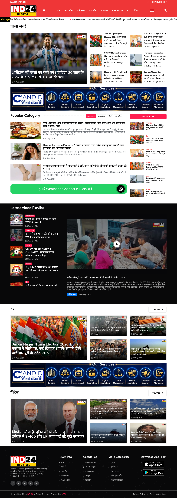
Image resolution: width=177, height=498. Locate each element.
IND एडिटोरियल (117, 480)
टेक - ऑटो (118, 116)
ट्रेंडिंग (113, 462)
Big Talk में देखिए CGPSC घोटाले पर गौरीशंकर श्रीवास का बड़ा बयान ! (41, 270)
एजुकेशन (114, 467)
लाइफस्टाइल (91, 116)
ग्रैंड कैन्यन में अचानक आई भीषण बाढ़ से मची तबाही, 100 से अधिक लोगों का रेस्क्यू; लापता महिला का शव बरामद (107, 411)
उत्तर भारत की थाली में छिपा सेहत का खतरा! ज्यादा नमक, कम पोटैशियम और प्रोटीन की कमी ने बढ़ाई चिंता (84, 125)
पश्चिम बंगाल (117, 10)
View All (156, 309)
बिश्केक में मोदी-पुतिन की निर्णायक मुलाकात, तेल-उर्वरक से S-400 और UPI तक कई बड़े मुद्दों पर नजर (48, 434)
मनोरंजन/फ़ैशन (90, 462)
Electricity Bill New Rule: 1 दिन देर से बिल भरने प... (155, 193)
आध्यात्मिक (101, 116)
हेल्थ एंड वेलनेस (116, 476)
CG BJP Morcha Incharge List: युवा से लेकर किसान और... (154, 167)
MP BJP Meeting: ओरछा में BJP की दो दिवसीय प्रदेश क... (155, 154)
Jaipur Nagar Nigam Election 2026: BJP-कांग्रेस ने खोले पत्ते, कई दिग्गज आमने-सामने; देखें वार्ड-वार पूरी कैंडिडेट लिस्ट (46, 348)
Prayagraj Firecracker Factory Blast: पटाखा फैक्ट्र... (155, 180)
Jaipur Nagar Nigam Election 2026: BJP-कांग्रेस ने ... (154, 140)
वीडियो (63, 467)
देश (128, 10)
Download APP (159, 2)
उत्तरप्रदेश (93, 10)
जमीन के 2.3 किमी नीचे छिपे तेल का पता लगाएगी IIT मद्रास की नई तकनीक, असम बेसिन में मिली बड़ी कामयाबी (148, 351)
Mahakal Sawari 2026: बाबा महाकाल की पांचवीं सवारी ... (155, 127)
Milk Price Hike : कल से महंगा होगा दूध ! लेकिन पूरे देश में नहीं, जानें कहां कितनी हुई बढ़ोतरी (106, 351)
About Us (65, 476)
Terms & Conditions (158, 494)
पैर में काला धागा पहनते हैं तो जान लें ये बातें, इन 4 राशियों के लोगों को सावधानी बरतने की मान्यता (85, 167)
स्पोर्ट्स (110, 116)
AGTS (64, 494)
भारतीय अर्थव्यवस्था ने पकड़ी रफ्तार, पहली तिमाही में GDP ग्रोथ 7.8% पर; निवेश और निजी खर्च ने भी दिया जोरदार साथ (147, 327)
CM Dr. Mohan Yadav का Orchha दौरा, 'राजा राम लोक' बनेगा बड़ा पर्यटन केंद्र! (39, 252)
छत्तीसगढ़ (81, 10)
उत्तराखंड (104, 10)
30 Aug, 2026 (98, 441)
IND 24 (30, 494)
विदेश (136, 10)
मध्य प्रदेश (69, 10)
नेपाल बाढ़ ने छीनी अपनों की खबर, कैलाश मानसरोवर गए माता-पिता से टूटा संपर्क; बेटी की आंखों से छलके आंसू (147, 435)
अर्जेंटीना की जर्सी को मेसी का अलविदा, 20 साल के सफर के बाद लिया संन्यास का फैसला (48, 74)
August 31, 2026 (20, 2)
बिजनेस (88, 480)
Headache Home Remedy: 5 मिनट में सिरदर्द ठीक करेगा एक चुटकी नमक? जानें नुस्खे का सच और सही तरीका (83, 147)
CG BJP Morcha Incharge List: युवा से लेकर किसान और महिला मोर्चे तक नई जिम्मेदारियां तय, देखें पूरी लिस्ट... (115, 59)
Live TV (64, 471)
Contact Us (66, 480)
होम (58, 10)
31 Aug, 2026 (19, 82)
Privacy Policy (139, 494)
